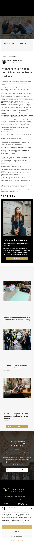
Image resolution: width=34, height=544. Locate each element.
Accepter (17, 527)
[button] (31, 508)
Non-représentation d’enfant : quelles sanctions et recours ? (15, 367)
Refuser (17, 531)
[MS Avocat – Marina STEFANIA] (15, 490)
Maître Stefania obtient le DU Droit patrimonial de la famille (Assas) (17, 319)
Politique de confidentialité (17, 540)
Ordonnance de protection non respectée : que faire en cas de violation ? (15, 416)
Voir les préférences (17, 536)
